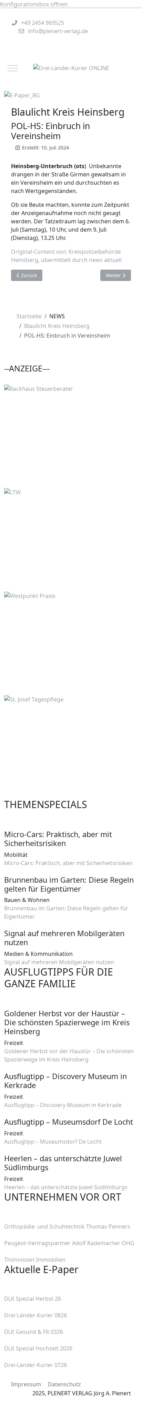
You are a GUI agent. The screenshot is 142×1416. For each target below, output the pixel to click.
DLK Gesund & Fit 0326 (33, 1332)
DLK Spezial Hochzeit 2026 (38, 1348)
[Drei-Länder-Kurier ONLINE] (71, 68)
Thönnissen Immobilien (34, 1259)
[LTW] (56, 539)
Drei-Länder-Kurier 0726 (35, 1365)
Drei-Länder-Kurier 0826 (35, 1315)
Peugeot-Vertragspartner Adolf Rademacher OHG (69, 1243)
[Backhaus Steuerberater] (56, 435)
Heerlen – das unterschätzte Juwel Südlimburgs (66, 1187)
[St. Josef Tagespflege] (56, 746)
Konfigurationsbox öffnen (34, 4)
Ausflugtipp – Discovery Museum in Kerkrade (63, 1105)
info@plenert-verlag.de (58, 31)
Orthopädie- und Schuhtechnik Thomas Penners (67, 1226)
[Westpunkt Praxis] (56, 643)
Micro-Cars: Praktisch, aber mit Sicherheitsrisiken (68, 863)
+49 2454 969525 (42, 23)
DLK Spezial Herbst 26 (32, 1298)
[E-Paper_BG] (22, 94)
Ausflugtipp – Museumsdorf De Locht (53, 1141)
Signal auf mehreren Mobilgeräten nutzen (59, 962)
